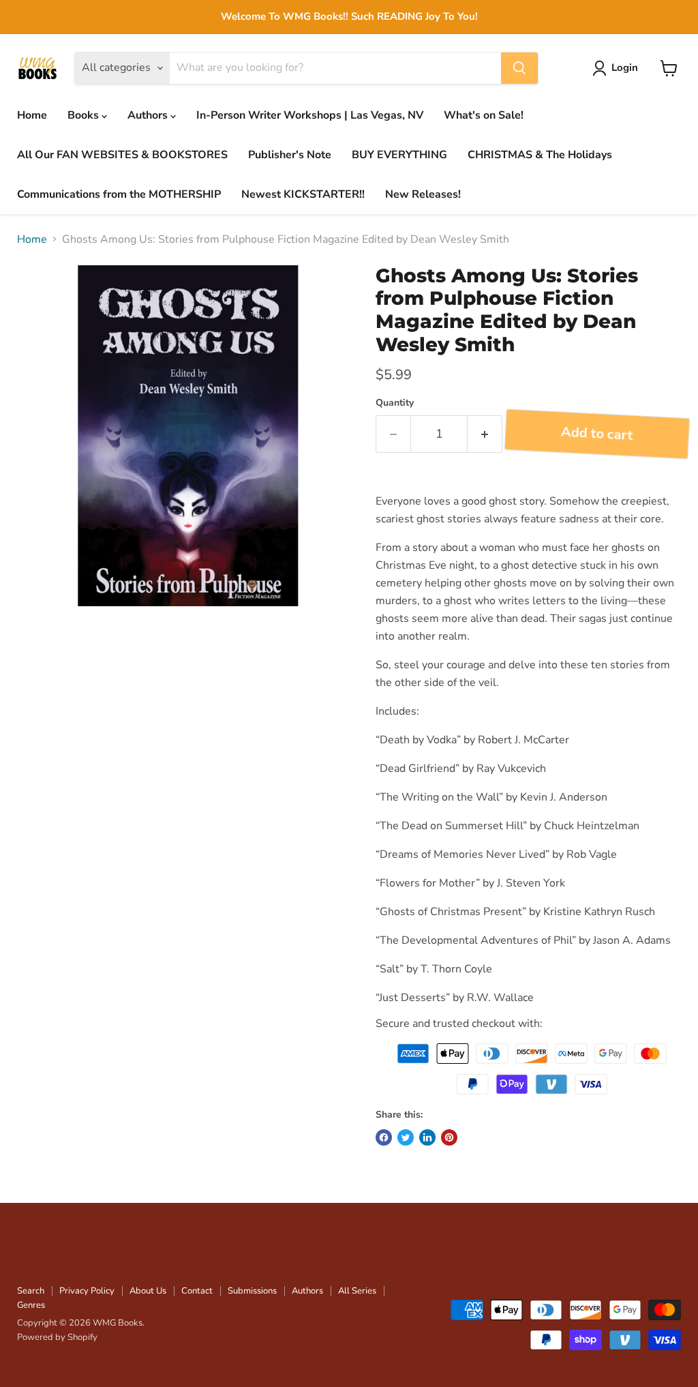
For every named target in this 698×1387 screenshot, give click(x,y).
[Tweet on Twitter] (405, 1137)
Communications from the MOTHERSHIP (119, 194)
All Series (357, 1291)
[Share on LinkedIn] (427, 1137)
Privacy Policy (87, 1291)
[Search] (519, 68)
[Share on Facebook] (384, 1137)
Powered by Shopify (57, 1337)
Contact (197, 1291)
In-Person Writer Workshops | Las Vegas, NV (309, 115)
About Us (148, 1291)
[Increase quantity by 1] (485, 434)
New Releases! (423, 194)
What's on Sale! (484, 115)
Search (30, 1291)
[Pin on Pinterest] (449, 1137)
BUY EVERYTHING (399, 154)
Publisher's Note (289, 154)
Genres (31, 1305)
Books (84, 115)
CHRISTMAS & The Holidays (540, 154)
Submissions (252, 1291)
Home (32, 115)
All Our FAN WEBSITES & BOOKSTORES (122, 154)
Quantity (395, 403)
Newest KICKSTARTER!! (303, 194)
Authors (148, 115)
